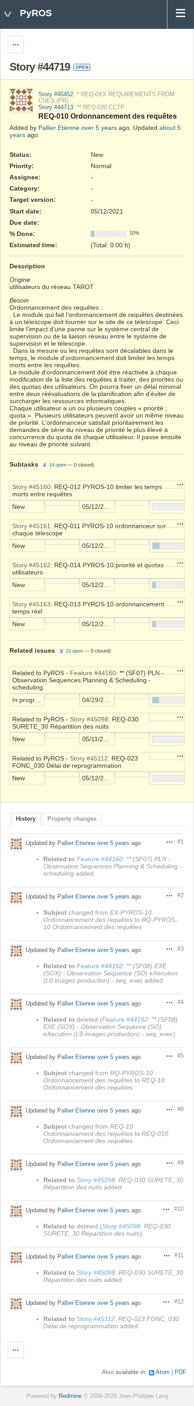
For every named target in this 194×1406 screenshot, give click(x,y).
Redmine (70, 1396)
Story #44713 (55, 107)
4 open (58, 464)
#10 (179, 1209)
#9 (180, 1163)
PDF (180, 1372)
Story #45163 (31, 604)
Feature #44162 (100, 966)
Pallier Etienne (58, 127)
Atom (163, 1372)
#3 (180, 949)
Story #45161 (31, 525)
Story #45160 (31, 486)
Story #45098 (89, 719)
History (26, 819)
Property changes (72, 819)
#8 (180, 1109)
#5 (180, 1056)
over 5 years (99, 127)
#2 (180, 895)
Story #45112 (89, 758)
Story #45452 (55, 94)
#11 (179, 1255)
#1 (180, 842)
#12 (179, 1302)
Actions (180, 484)
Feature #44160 (93, 672)
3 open (75, 651)
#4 (180, 1002)
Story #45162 (31, 565)
